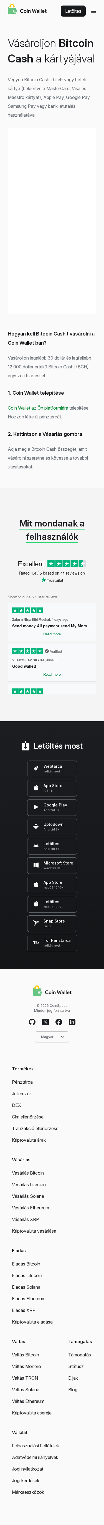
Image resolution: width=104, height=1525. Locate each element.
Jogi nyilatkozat (27, 1469)
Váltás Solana (25, 1389)
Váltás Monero (26, 1366)
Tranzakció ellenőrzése (35, 1128)
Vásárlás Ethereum (30, 1207)
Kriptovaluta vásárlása (34, 1231)
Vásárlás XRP (25, 1219)
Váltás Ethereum (28, 1401)
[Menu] (93, 11)
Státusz (76, 1366)
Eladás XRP (23, 1310)
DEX (16, 1105)
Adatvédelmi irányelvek (35, 1457)
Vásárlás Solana (28, 1196)
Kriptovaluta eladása (32, 1322)
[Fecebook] (58, 1022)
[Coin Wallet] (27, 10)
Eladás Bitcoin (26, 1264)
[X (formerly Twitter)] (45, 1022)
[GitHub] (32, 1022)
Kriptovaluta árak (29, 1140)
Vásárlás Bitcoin (28, 1173)
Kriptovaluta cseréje (32, 1413)
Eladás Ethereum (28, 1298)
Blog (72, 1389)
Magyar (47, 1037)
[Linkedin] (72, 1022)
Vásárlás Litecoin (29, 1184)
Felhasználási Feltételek (35, 1445)
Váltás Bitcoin (25, 1355)
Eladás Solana (26, 1287)
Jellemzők (22, 1093)
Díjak (73, 1378)
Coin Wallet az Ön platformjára (38, 408)
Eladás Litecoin (27, 1275)
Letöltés (73, 11)
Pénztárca (22, 1082)
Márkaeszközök (28, 1492)
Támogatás (79, 1355)
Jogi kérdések (25, 1480)
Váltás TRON (25, 1378)
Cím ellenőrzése (28, 1117)
